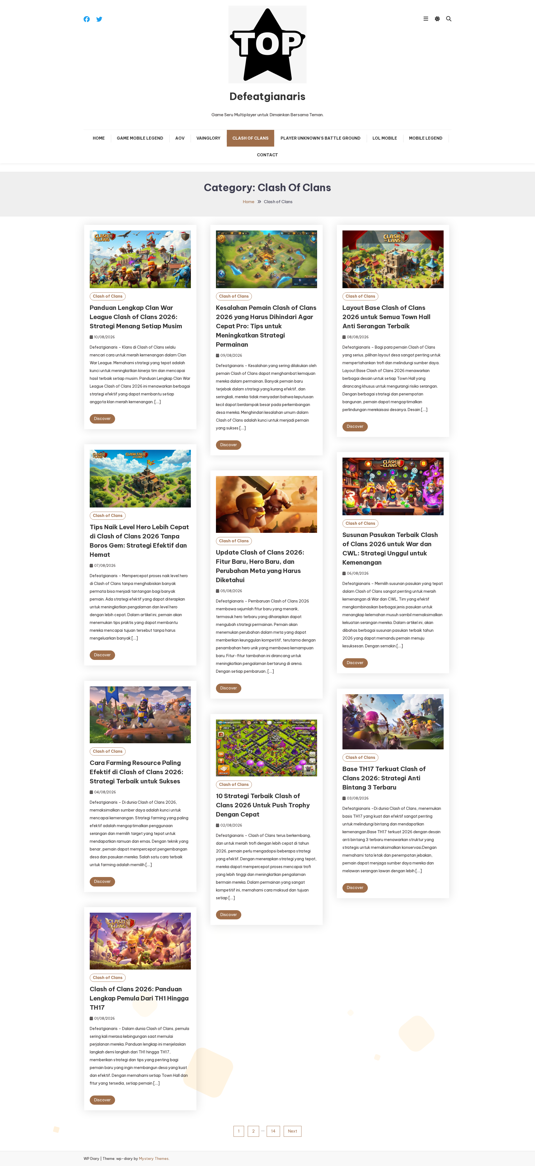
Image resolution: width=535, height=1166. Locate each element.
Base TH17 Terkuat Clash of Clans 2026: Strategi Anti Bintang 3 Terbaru (384, 778)
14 (273, 1131)
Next (292, 1131)
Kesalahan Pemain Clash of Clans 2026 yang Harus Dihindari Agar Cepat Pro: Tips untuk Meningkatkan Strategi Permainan (266, 326)
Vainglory (208, 138)
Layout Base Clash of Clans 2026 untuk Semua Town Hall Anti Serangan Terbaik (386, 317)
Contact (267, 154)
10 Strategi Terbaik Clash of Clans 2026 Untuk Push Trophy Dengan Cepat (263, 805)
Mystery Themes (154, 1158)
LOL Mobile (385, 138)
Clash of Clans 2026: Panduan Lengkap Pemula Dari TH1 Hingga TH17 (139, 998)
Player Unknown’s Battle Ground (321, 138)
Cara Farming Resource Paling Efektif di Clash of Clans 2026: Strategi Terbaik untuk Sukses (136, 772)
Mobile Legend (425, 138)
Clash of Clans (250, 138)
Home (99, 138)
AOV (179, 138)
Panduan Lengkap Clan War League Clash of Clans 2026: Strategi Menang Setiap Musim (136, 317)
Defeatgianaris (267, 96)
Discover (102, 418)
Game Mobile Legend (140, 138)
